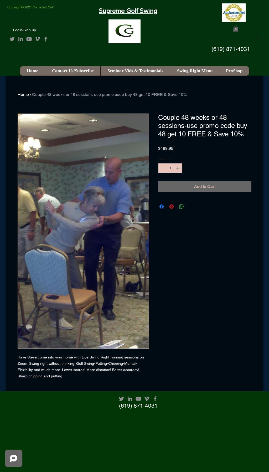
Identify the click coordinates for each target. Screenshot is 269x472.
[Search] (257, 37)
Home (23, 94)
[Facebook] (46, 39)
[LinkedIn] (20, 39)
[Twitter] (12, 39)
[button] (236, 28)
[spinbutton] (170, 168)
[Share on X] (191, 206)
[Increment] (178, 168)
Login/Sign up (24, 30)
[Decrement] (162, 168)
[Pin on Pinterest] (171, 206)
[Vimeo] (37, 39)
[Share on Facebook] (161, 206)
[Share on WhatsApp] (181, 206)
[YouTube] (29, 39)
